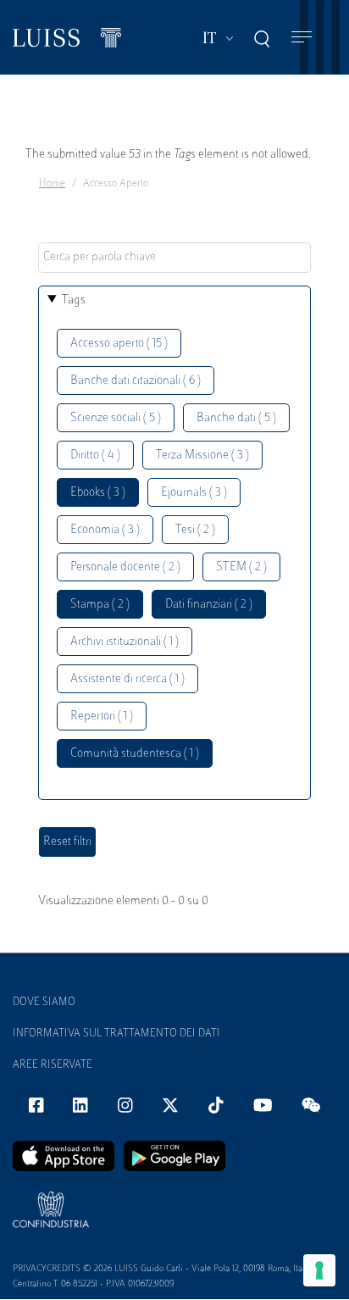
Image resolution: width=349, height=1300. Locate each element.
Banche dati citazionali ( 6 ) (135, 381)
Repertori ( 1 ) (101, 716)
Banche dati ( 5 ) (236, 418)
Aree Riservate (52, 1065)
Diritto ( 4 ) (95, 455)
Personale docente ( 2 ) (125, 567)
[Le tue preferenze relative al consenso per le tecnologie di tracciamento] (319, 1270)
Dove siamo (44, 1002)
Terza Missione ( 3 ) (202, 455)
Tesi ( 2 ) (195, 530)
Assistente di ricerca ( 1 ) (127, 679)
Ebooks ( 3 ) (97, 492)
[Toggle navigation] (301, 37)
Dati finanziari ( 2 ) (208, 604)
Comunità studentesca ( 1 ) (134, 753)
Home (52, 184)
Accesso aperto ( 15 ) (119, 343)
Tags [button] (74, 300)
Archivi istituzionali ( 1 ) (124, 642)
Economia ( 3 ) (105, 530)
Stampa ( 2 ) (100, 604)
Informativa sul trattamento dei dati (116, 1034)
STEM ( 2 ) (241, 567)
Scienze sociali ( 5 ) (115, 418)
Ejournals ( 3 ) (194, 492)
